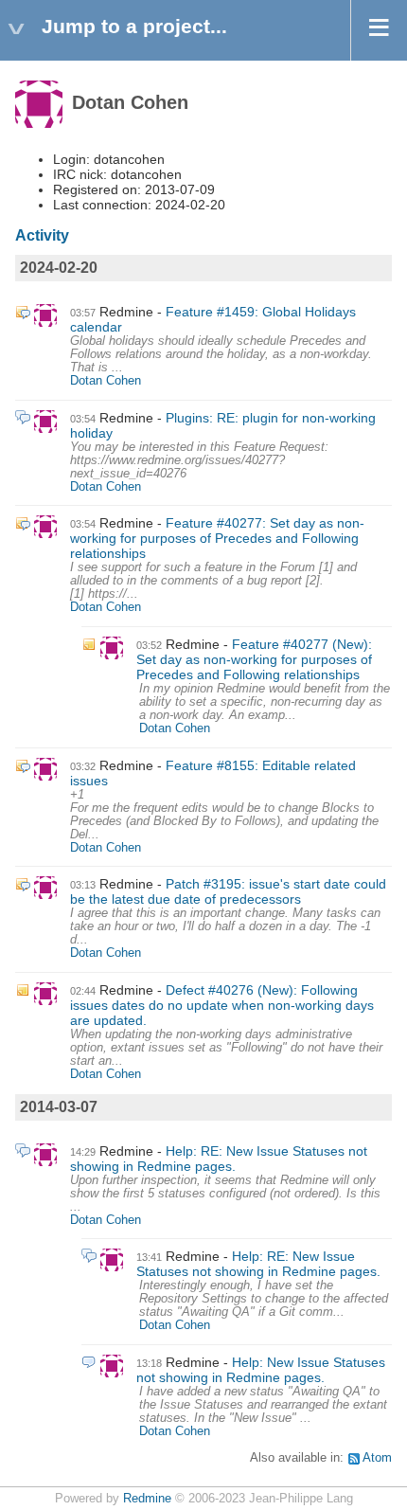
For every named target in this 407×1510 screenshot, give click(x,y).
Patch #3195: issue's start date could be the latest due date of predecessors (228, 891)
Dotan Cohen (105, 380)
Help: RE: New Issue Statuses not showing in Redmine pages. (218, 1158)
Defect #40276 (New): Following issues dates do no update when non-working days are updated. (222, 1005)
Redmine (147, 1498)
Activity (42, 235)
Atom (377, 1458)
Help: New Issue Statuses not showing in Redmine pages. (260, 1370)
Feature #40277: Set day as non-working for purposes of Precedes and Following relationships (217, 538)
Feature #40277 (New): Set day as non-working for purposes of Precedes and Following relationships (254, 659)
